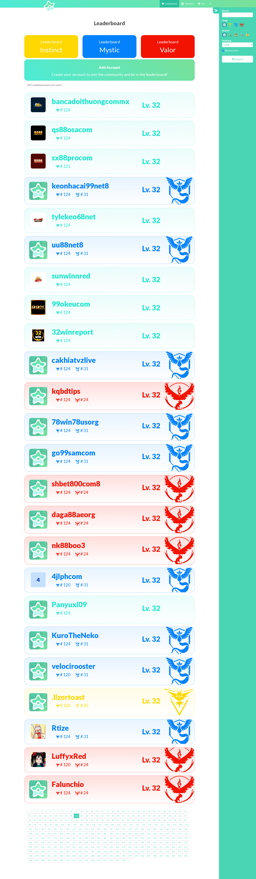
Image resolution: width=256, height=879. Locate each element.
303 (185, 856)
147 (185, 829)
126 (55, 829)
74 (82, 820)
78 (102, 820)
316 (105, 860)
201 (36, 842)
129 (73, 829)
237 (98, 847)
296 (142, 856)
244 (142, 847)
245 (148, 847)
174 (30, 838)
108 (106, 825)
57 (154, 816)
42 (76, 816)
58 (159, 816)
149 (36, 833)
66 (40, 820)
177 (49, 838)
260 (80, 851)
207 (73, 842)
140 (142, 829)
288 (92, 856)
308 (55, 860)
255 (49, 851)
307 (49, 860)
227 (36, 847)
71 (66, 820)
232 (67, 847)
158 (92, 833)
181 (73, 838)
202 (42, 842)
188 (117, 838)
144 (167, 829)
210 (92, 842)
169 (161, 833)
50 (118, 816)
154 (67, 833)
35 (40, 816)
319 (123, 860)
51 (123, 816)
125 (49, 829)
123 (36, 829)
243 (136, 847)
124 (42, 829)
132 (92, 829)
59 (165, 816)
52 (128, 816)
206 (67, 842)
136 (117, 829)
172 (179, 833)
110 (118, 825)
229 (49, 847)
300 (167, 856)
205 (61, 842)
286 (80, 856)
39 (61, 816)
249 (173, 847)
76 (92, 820)
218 (142, 842)
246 (154, 847)
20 (123, 811)
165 (136, 833)
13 (87, 811)
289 (98, 856)
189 (123, 838)
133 (98, 829)
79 (108, 820)
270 (142, 851)
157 (86, 833)
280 (42, 856)
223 (173, 842)
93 (180, 820)
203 (49, 842)
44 (87, 816)
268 (129, 851)
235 (86, 847)
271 (148, 851)
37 (50, 816)
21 (128, 811)
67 (45, 820)
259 (73, 851)
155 (73, 833)
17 (108, 811)
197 (173, 838)
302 (179, 856)
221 (161, 842)
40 (66, 816)
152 (55, 833)
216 (129, 842)
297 (148, 856)
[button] (201, 3)
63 (185, 816)
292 (117, 856)
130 (80, 829)
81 (118, 820)
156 (80, 833)
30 (175, 811)
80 (113, 820)
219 (148, 842)
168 (154, 833)
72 (71, 820)
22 (133, 811)
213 (111, 842)
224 (179, 842)
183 (86, 838)
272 (154, 851)
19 (118, 811)
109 (112, 825)
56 (149, 816)
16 (102, 811)
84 (133, 820)
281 (49, 856)
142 (154, 829)
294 (129, 856)
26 (154, 811)
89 (159, 820)
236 (92, 847)
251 (185, 847)
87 (149, 820)
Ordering (226, 40)
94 (185, 820)
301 (173, 856)
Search (225, 10)
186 (105, 838)
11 (76, 811)
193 (148, 838)
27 (159, 811)
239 (111, 847)
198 (179, 838)
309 (61, 860)
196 (167, 838)
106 (93, 825)
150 (42, 833)
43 (82, 816)
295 (136, 856)
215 (123, 842)
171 (173, 833)
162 (117, 833)
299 (161, 856)
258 (67, 851)
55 (144, 816)
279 (36, 856)
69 (56, 820)
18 (113, 811)
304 (30, 860)
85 (139, 820)
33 (30, 816)
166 (142, 833)
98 (45, 825)
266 (117, 851)
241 (123, 847)
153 (61, 833)
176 (42, 838)
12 (82, 811)
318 (117, 860)
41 (71, 816)
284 (67, 856)
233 (73, 847)
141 (148, 829)
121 (186, 825)
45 (92, 816)
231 (61, 847)
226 (30, 847)
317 (111, 860)
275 (173, 851)
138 (129, 829)
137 (123, 829)
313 (86, 860)
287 (86, 856)
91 (170, 820)
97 (40, 825)
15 (97, 811)
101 (62, 825)
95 (30, 825)
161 (111, 833)
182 (80, 838)
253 (36, 851)
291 (111, 856)
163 (123, 833)
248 (167, 847)
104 (81, 825)
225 (185, 842)
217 (136, 842)
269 (136, 851)
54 (139, 816)
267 (123, 851)
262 (92, 851)
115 (149, 825)
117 (162, 825)
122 (30, 829)
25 (149, 811)
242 (129, 847)
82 (123, 820)
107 (99, 825)
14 (92, 811)
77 (97, 820)
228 (42, 847)
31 (180, 811)
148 (30, 833)
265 (111, 851)
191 (136, 838)
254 (42, 851)
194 (154, 838)
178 (55, 838)
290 (105, 856)
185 (98, 838)
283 (61, 856)
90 (165, 820)
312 (80, 860)
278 (30, 856)
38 (56, 816)
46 (97, 816)
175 (36, 838)
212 (105, 842)
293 (123, 856)
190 (129, 838)
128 (67, 829)
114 (143, 825)
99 (50, 825)
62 (180, 816)
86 (144, 820)
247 (161, 847)
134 (105, 829)
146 (179, 829)
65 (35, 820)
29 (170, 811)
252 (30, 851)
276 (179, 851)
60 (170, 816)
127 (61, 829)
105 (87, 825)
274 (167, 851)
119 (174, 825)
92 (175, 820)
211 (98, 842)
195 (161, 838)
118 (168, 825)
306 (42, 860)
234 (80, 847)
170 (167, 833)
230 (55, 847)
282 (55, 856)
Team (225, 20)
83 (128, 820)
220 (154, 842)
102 (68, 825)
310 (67, 860)
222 (167, 842)
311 (73, 860)
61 (175, 816)
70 (61, 820)
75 (87, 820)
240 (117, 847)
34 (35, 816)
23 (139, 811)
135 (111, 829)
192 (142, 838)
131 (86, 829)
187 (111, 838)
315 (98, 860)
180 (67, 838)
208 (80, 842)
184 (92, 838)
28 (165, 811)
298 (154, 856)
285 (73, 856)
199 (185, 838)
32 (185, 811)
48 (108, 816)
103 (74, 825)
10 (71, 811)
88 (154, 820)
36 (45, 816)
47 (102, 816)
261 (86, 851)
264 (105, 851)
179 (61, 838)
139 (136, 829)
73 (76, 820)
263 (98, 851)
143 (161, 829)
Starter (226, 30)
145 (173, 829)
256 (55, 851)
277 (185, 851)
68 (50, 820)
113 (137, 825)
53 (133, 816)
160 (105, 833)
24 (144, 811)
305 (36, 860)
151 (49, 833)
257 (61, 851)
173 (185, 833)
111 (124, 825)
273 (161, 851)
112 (130, 825)
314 (92, 860)
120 (180, 825)
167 (148, 833)
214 (117, 842)
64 (30, 820)
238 (105, 847)
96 (35, 825)
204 (55, 842)
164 (129, 833)
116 (155, 825)
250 (179, 847)
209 (86, 842)
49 (113, 816)
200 (30, 842)
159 (98, 833)
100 (56, 825)
